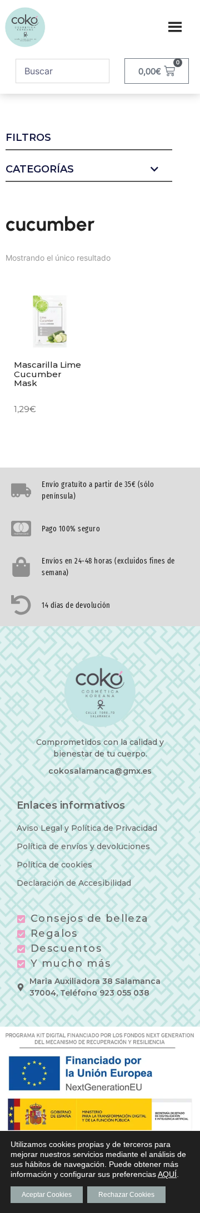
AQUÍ (167, 1174)
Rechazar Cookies (126, 1195)
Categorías (40, 169)
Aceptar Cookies (47, 1195)
